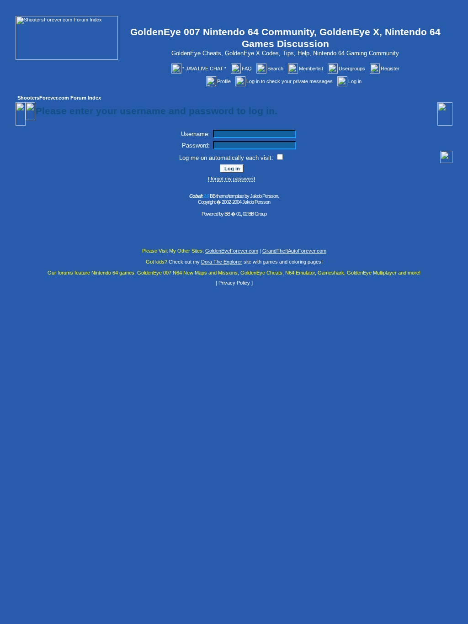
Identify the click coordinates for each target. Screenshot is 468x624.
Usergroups (352, 68)
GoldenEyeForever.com (231, 251)
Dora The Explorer (221, 261)
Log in (355, 81)
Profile (224, 81)
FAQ (247, 68)
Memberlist (311, 68)
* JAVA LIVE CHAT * (204, 68)
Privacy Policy (234, 283)
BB (227, 214)
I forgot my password (231, 178)
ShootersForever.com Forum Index (59, 97)
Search (275, 68)
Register (390, 68)
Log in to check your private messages (289, 81)
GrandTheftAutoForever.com (294, 251)
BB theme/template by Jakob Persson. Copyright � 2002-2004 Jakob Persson (234, 199)
